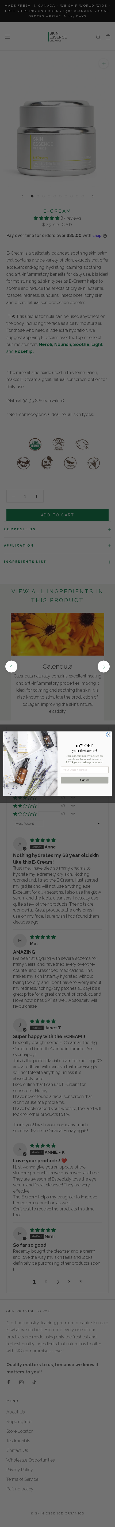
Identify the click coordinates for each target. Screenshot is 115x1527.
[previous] (11, 667)
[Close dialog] (108, 734)
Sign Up (84, 780)
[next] (104, 667)
